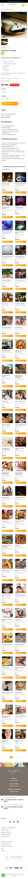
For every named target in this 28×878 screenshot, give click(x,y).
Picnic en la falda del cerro (20, 401)
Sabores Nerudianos (6, 183)
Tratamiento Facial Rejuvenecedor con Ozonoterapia (19, 376)
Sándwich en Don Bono (6, 570)
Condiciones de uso (6, 844)
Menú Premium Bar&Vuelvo (20, 424)
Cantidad (3, 96)
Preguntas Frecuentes (6, 846)
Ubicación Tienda (5, 836)
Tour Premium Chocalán (19, 303)
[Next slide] (26, 1)
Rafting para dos (18, 327)
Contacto (3, 850)
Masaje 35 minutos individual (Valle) (18, 473)
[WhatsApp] (10, 821)
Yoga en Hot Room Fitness (20, 497)
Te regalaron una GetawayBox (8, 827)
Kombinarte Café (5, 47)
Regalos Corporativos (6, 832)
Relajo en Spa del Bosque (20, 594)
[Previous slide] (2, 1)
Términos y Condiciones (7, 841)
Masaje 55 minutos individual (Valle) (5, 473)
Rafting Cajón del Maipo (20, 644)
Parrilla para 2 (18, 619)
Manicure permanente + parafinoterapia (6, 716)
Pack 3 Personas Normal (20, 280)
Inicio (2, 9)
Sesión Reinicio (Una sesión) (7, 256)
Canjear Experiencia (6, 834)
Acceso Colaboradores (16, 857)
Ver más (6, 192)
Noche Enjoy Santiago (6, 350)
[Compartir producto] (2, 53)
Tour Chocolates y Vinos (20, 256)
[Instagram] (17, 821)
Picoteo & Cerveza (5, 667)
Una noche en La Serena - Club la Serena (7, 546)
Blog (2, 848)
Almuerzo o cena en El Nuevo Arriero (19, 351)
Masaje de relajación (6, 424)
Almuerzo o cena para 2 (6, 280)
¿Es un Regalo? (15, 84)
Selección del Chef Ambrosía (5, 208)
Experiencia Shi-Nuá (19, 207)
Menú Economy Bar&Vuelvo (7, 644)
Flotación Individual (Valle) (20, 183)
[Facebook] (14, 821)
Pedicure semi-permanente (7, 692)
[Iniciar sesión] (23, 5)
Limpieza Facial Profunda (20, 716)
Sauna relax (17, 545)
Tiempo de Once (5, 521)
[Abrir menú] (2, 5)
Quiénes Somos (5, 830)
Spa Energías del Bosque (6, 327)
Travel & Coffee (5, 401)
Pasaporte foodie (18, 692)
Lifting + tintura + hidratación (5, 741)
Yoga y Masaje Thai (5, 497)
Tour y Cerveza (5, 303)
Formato (3, 89)
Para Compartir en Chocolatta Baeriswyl (6, 449)
